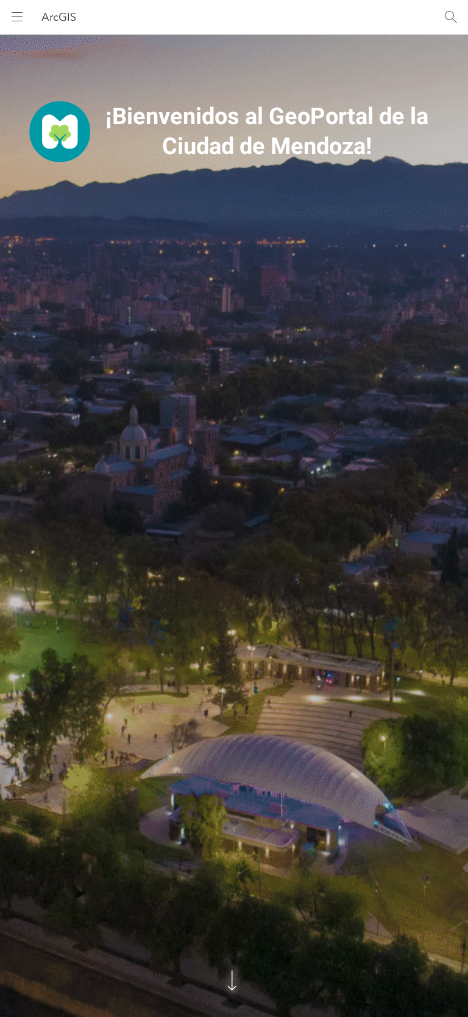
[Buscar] (451, 17)
